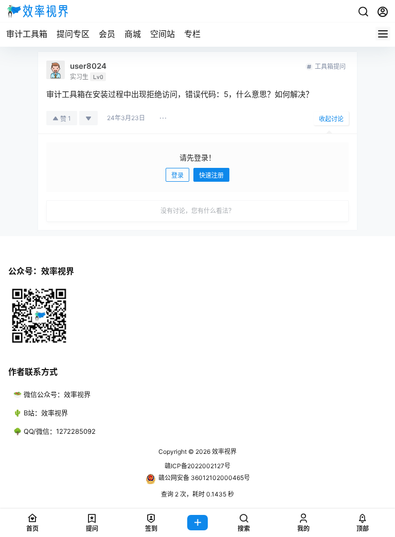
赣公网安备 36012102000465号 (204, 478)
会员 (107, 34)
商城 (132, 34)
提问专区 (73, 34)
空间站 (162, 34)
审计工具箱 (26, 34)
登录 (177, 175)
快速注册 (211, 175)
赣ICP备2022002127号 (197, 466)
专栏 (192, 34)
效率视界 (223, 451)
